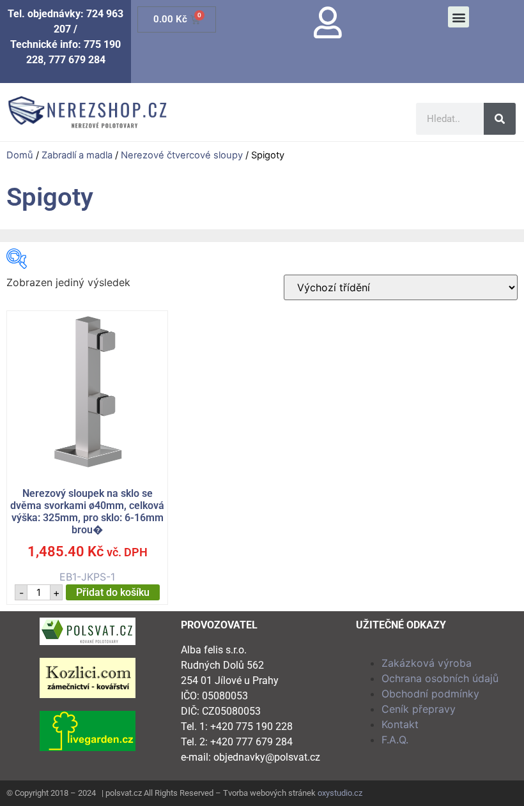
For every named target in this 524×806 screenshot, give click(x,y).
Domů (19, 155)
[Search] (500, 119)
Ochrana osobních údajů (439, 678)
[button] (458, 16)
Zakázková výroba (426, 663)
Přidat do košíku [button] (113, 592)
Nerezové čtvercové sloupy (182, 155)
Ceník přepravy (418, 709)
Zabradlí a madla (77, 155)
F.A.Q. (394, 739)
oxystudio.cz (340, 793)
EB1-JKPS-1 (87, 535)
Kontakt (400, 724)
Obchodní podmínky (430, 693)
